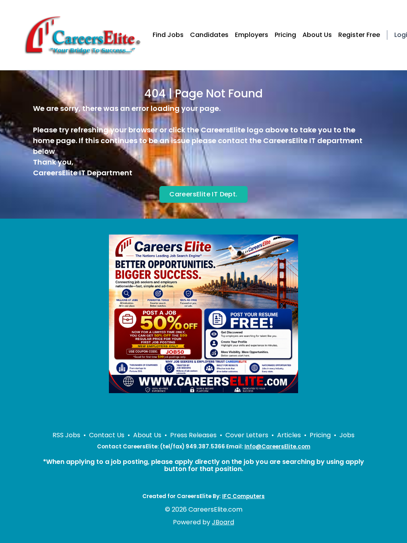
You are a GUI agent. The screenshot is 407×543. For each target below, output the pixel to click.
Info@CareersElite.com (277, 446)
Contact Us (106, 435)
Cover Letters (246, 435)
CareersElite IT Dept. (203, 194)
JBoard (223, 522)
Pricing (285, 34)
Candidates (209, 34)
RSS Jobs (66, 435)
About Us (317, 34)
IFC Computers (243, 496)
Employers (251, 34)
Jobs (347, 435)
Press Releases (193, 435)
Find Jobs (168, 34)
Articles (289, 435)
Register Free (359, 34)
